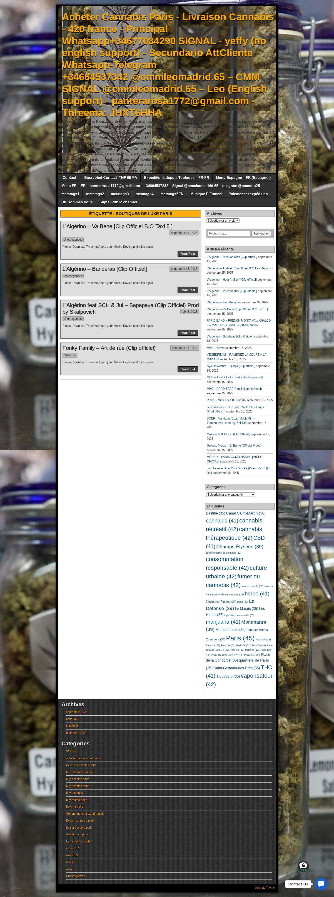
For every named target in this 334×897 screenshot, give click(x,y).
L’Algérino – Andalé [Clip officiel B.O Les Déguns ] (240, 268)
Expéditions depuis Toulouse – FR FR (176, 178)
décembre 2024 (76, 733)
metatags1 (70, 194)
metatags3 (120, 194)
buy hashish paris (77, 786)
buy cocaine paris (77, 779)
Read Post (188, 253)
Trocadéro (228, 676)
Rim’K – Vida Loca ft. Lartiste (226, 400)
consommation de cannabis (223, 552)
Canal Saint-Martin (246, 513)
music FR (70, 355)
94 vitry (71, 751)
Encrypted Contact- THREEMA (110, 178)
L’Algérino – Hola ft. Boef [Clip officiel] (232, 279)
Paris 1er (263, 639)
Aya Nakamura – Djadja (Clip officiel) (231, 366)
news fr (71, 862)
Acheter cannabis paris (81, 765)
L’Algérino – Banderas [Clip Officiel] (104, 269)
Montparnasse (230, 630)
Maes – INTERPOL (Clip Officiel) (228, 434)
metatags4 (145, 194)
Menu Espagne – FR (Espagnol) (243, 178)
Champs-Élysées (239, 546)
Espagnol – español (79, 841)
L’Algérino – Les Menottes (224, 302)
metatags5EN (172, 194)
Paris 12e (235, 655)
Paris (240, 638)
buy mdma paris (76, 800)
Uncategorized (73, 239)
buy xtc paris (74, 806)
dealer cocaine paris (79, 827)
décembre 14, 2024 (184, 348)
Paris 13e (252, 655)
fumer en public (253, 586)
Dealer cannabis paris (80, 820)
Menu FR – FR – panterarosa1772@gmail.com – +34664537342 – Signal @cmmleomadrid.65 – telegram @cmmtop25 (160, 186)
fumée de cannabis (231, 594)
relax (69, 869)
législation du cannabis (239, 615)
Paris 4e (243, 645)
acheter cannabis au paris (83, 758)
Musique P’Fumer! (206, 194)
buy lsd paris (74, 793)
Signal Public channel (118, 202)
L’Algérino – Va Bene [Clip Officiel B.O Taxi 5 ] (117, 226)
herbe (257, 593)
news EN (72, 855)
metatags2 (95, 194)
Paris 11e (219, 655)
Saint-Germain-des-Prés (237, 668)
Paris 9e (252, 649)
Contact (69, 178)
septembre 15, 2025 (184, 233)
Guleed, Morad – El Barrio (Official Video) (234, 445)
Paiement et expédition (248, 194)
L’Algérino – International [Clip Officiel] (232, 291)
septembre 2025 (76, 712)
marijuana (223, 622)
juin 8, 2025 (189, 311)
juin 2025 (72, 725)
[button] (321, 884)
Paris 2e (213, 645)
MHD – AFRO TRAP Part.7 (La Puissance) (235, 377)
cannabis (222, 520)
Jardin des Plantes (221, 601)
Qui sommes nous (77, 202)
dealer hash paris (77, 834)
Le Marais (246, 609)
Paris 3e (228, 645)
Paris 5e (259, 645)
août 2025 (72, 719)
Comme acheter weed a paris (85, 813)
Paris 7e (222, 649)
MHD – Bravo (215, 348)
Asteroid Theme (265, 887)
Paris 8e (237, 649)
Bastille (215, 513)
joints (242, 601)
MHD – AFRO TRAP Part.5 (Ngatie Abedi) (234, 388)
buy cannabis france (79, 772)
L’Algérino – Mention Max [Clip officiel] (232, 257)
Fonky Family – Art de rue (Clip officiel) (109, 348)
